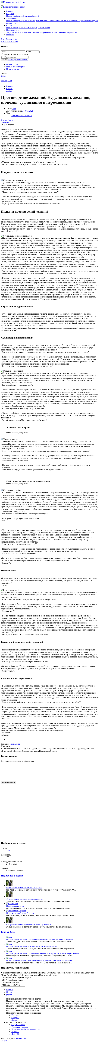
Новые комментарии (28, 28)
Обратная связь (18, 1024)
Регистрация (6, 80)
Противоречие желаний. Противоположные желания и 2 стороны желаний (39, 939)
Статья (4, 120)
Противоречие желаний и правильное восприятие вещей (31, 946)
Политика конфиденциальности (25, 1029)
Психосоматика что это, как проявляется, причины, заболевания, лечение (39, 960)
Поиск (14, 1020)
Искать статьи (44, 28)
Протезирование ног (15, 906)
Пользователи (12, 30)
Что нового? (11, 18)
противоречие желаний (21, 115)
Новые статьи (29, 21)
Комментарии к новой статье (49, 21)
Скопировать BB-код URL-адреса (16, 977)
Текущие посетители (15, 32)
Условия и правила (19, 1027)
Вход (3, 76)
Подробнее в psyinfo (12, 875)
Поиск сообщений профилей (64, 32)
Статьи (9, 25)
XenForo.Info (21, 1038)
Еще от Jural (8, 932)
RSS (15, 1034)
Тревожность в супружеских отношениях (24, 899)
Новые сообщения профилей (75, 21)
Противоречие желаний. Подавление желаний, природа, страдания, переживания (42, 953)
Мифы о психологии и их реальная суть (24, 887)
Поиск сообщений (31, 16)
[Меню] (2, 5)
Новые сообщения (14, 16)
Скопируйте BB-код (10, 982)
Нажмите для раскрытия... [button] (17, 432)
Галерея (11, 120)
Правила (10, 35)
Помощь (15, 1032)
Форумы (10, 13)
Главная (9, 11)
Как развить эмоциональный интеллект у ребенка (28, 924)
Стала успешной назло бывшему (20, 913)
